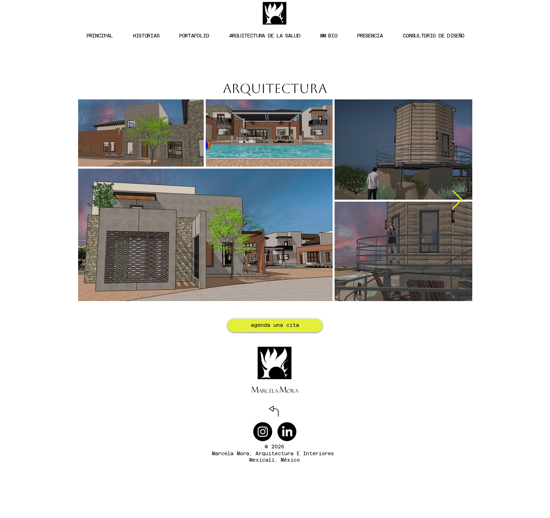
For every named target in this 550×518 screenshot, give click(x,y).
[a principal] (273, 411)
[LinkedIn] (286, 431)
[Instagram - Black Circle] (262, 431)
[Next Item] (457, 200)
